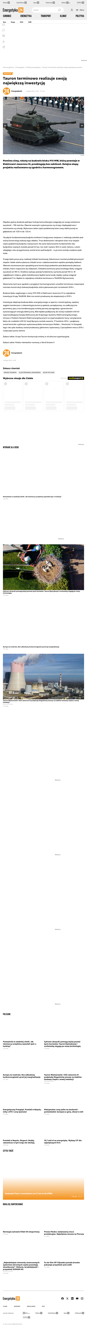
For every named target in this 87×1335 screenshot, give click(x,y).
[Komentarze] (3, 30)
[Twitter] (67, 1298)
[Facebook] (62, 1298)
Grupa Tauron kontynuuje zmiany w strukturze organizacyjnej (42, 336)
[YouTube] (77, 1298)
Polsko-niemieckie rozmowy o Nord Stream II (34, 342)
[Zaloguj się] (71, 10)
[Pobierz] (3, 41)
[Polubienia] (3, 24)
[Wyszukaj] (59, 10)
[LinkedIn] (72, 1298)
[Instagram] (82, 1298)
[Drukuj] (3, 35)
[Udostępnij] (3, 47)
